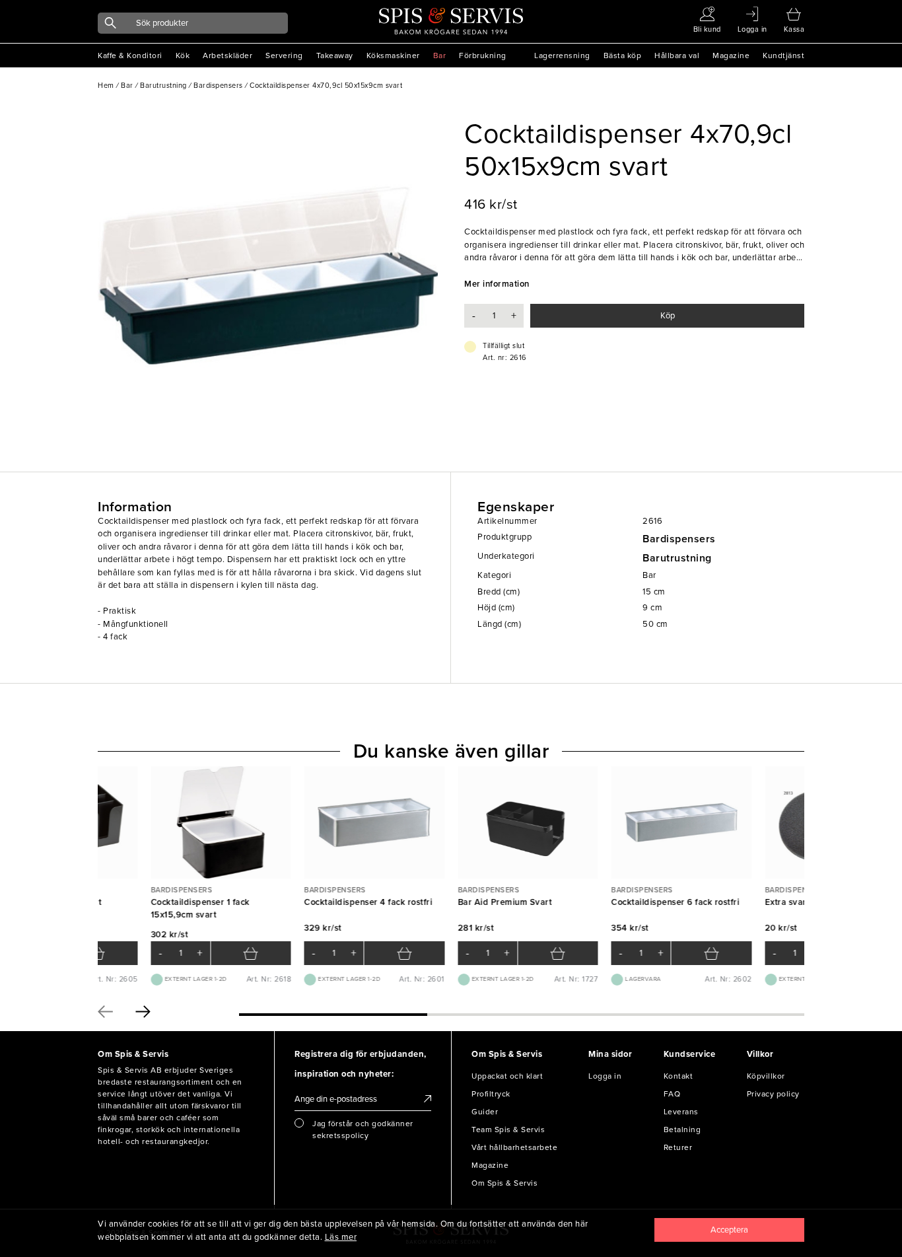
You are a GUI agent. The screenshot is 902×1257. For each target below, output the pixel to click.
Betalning (682, 1129)
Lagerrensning (562, 55)
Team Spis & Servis (508, 1129)
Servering (284, 55)
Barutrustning (677, 558)
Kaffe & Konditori (130, 55)
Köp (667, 315)
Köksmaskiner (393, 55)
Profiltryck (490, 1093)
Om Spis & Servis (504, 1183)
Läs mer (341, 1237)
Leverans (681, 1111)
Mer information (497, 284)
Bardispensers (679, 539)
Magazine (730, 55)
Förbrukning (482, 55)
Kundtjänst (783, 55)
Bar (439, 55)
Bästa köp (623, 55)
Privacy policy (773, 1093)
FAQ (672, 1093)
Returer (678, 1147)
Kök (183, 55)
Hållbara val (676, 55)
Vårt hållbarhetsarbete (514, 1147)
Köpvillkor (766, 1076)
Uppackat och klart (507, 1076)
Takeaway (334, 55)
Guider (484, 1111)
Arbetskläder (227, 55)
